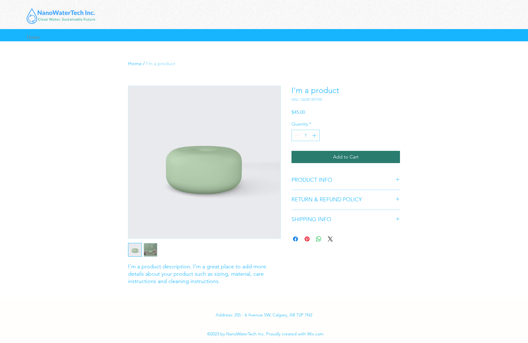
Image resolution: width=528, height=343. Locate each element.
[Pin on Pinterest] (307, 239)
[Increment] (315, 135)
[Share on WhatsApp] (318, 239)
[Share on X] (330, 239)
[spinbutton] (305, 135)
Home (135, 63)
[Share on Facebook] (295, 239)
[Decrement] (296, 135)
